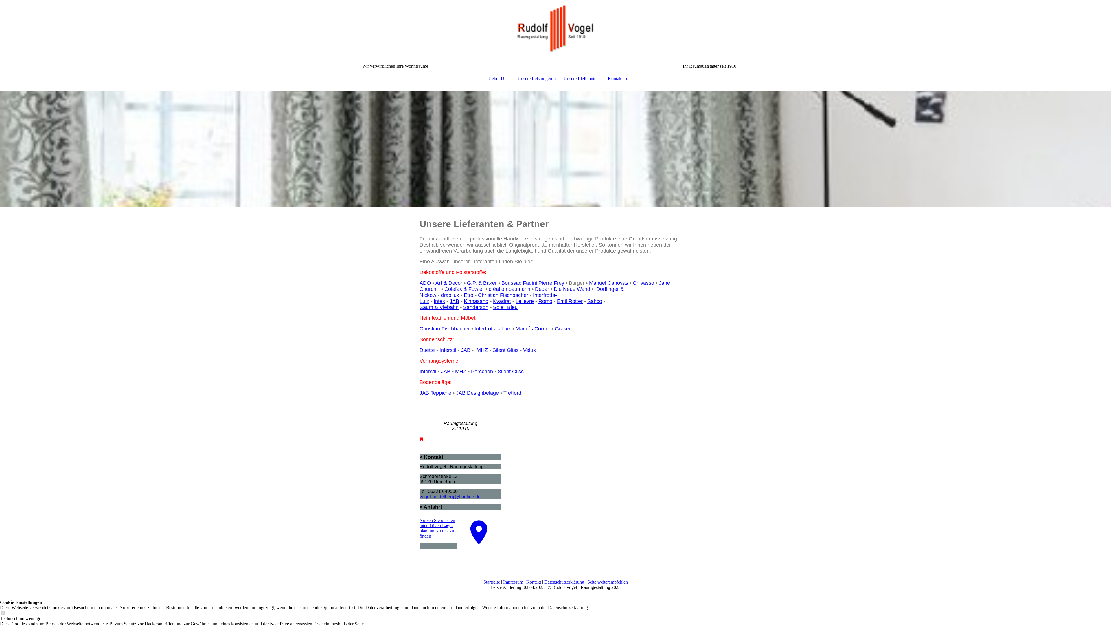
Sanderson (475, 307)
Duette (427, 350)
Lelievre (525, 301)
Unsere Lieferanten (581, 78)
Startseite (491, 582)
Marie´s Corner (533, 329)
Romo (545, 301)
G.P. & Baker (482, 283)
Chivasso (643, 283)
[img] (555, 29)
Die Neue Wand (572, 289)
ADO (425, 283)
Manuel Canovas (608, 283)
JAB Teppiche (435, 393)
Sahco (594, 301)
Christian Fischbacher (503, 295)
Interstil (447, 350)
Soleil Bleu (505, 307)
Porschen (482, 371)
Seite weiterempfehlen (607, 582)
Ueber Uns (498, 78)
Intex (439, 301)
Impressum (513, 582)
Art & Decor (448, 283)
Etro (468, 295)
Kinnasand (476, 301)
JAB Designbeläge (477, 393)
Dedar (542, 289)
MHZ (482, 350)
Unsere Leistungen (535, 78)
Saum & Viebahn (439, 307)
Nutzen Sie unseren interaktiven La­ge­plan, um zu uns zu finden (437, 528)
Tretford (512, 393)
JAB (454, 301)
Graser (563, 329)
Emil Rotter (570, 301)
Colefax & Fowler (464, 289)
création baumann (509, 289)
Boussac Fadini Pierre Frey (532, 283)
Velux (529, 350)
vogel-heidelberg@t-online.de (450, 496)
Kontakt (615, 78)
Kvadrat (502, 301)
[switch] (3, 613)
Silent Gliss (505, 350)
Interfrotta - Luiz (492, 329)
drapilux (450, 295)
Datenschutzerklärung (564, 582)
